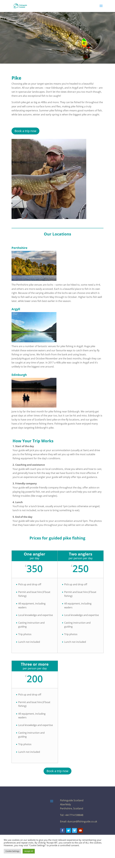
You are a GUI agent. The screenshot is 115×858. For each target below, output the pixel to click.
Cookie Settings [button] (12, 851)
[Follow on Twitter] (68, 830)
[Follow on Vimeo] (74, 830)
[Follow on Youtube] (80, 830)
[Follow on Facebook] (62, 830)
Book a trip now (25, 131)
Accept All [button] (28, 851)
